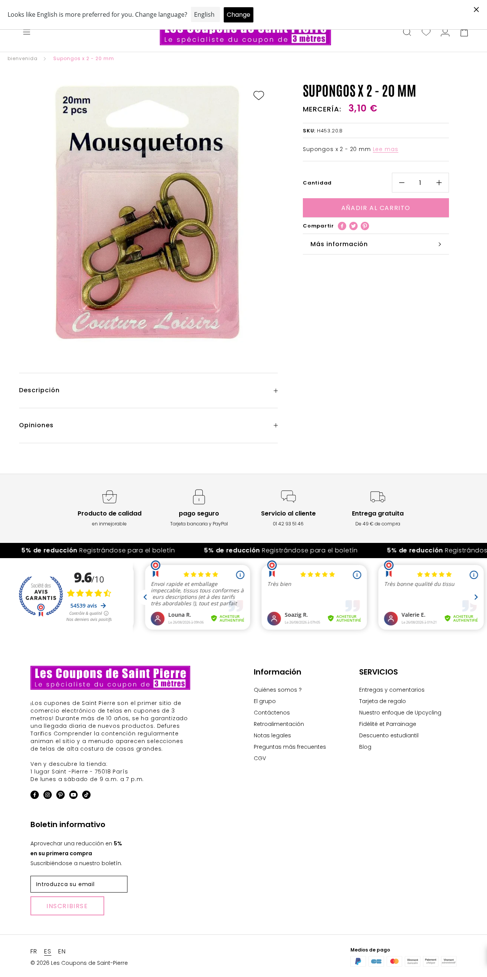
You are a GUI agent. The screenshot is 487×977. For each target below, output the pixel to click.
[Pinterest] (365, 226)
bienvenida (23, 58)
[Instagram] (47, 796)
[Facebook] (342, 226)
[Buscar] (407, 32)
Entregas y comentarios (392, 690)
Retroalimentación (279, 724)
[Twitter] (353, 226)
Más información (339, 244)
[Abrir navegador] (26, 32)
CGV (260, 758)
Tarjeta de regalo (382, 701)
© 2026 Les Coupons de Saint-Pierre (79, 963)
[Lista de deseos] (426, 32)
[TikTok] (86, 796)
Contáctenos (272, 712)
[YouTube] (73, 796)
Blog (365, 747)
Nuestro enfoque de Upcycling (400, 712)
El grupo (265, 701)
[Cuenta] (445, 33)
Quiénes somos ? (278, 690)
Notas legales (272, 735)
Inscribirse (67, 906)
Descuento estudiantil (389, 735)
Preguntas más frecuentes (290, 747)
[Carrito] (464, 32)
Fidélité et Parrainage (387, 724)
